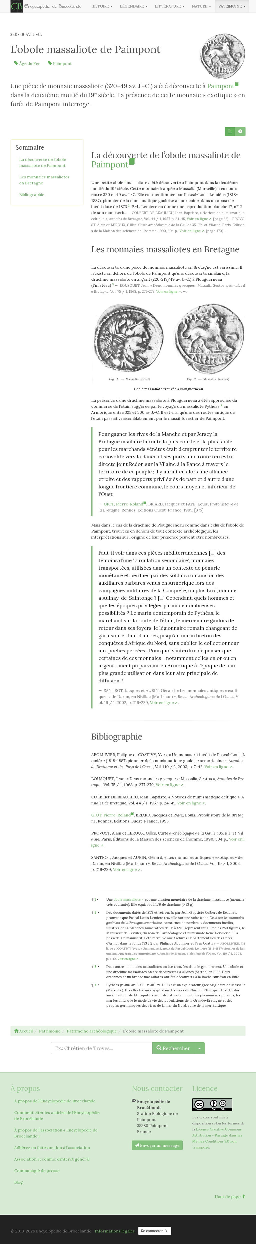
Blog (18, 1182)
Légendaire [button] (132, 6)
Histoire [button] (101, 6)
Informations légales (115, 1230)
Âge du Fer (29, 63)
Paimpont (62, 63)
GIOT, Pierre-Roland (123, 503)
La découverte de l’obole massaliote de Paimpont (42, 162)
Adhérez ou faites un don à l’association (52, 1147)
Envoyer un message (159, 1145)
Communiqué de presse (37, 1170)
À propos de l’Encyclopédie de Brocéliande (55, 1100)
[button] (230, 131)
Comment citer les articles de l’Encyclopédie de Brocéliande (57, 1115)
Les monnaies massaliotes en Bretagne (44, 179)
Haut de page (228, 1196)
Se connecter (152, 1230)
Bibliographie (31, 194)
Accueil (25, 1030)
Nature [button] (200, 6)
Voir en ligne (197, 219)
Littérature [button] (168, 6)
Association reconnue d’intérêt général (52, 1159)
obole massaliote (127, 899)
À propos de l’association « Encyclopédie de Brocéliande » (56, 1132)
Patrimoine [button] (230, 6)
